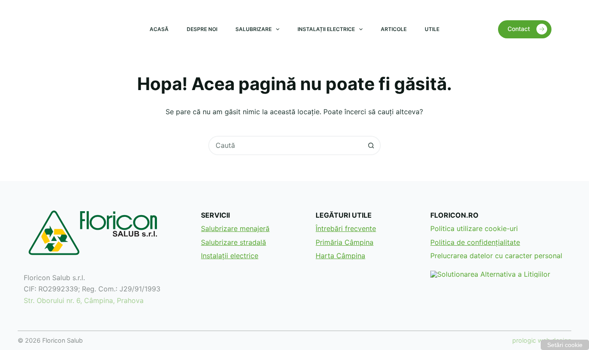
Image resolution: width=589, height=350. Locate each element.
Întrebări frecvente (346, 228)
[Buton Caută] (371, 145)
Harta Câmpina (340, 255)
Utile (432, 29)
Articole (394, 29)
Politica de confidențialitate (475, 242)
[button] (565, 345)
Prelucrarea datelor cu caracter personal (496, 255)
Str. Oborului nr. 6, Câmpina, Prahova (84, 300)
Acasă (159, 29)
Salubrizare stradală (233, 242)
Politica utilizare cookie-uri (474, 228)
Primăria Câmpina (344, 242)
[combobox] (285, 145)
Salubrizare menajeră (235, 228)
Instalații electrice (326, 29)
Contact (519, 28)
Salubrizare (253, 29)
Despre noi (202, 29)
